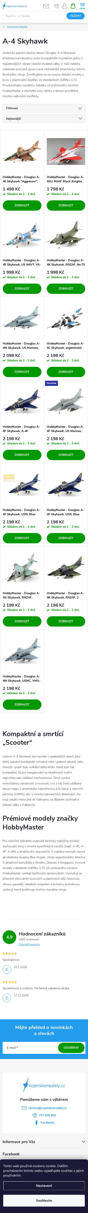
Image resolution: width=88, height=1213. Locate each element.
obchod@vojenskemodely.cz (47, 1108)
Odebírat (71, 1048)
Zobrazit (22, 205)
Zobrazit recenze (29, 944)
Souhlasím (44, 1200)
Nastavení (44, 1185)
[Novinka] (66, 401)
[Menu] (82, 5)
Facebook (47, 1123)
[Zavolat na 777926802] (56, 6)
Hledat (75, 16)
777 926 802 (47, 1115)
